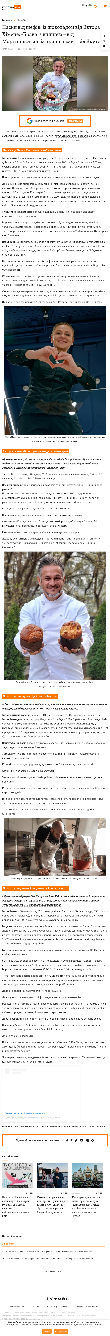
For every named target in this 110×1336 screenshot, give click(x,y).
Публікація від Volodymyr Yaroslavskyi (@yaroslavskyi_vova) (32, 1118)
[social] (67, 1140)
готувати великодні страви (71, 135)
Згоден (46, 1331)
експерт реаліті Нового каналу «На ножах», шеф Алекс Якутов (39, 708)
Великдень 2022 (29, 1126)
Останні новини (12, 1236)
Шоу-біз (87, 5)
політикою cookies (94, 1325)
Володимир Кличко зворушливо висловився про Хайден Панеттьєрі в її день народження (51, 1258)
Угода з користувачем (57, 1306)
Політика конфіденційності (87, 1306)
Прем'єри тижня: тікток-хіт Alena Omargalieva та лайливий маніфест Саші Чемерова (48, 1251)
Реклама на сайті (17, 1306)
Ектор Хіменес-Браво (75, 1126)
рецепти (101, 1126)
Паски (91, 1126)
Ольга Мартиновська (51, 1126)
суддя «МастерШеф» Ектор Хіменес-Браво (64, 459)
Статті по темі (10, 1156)
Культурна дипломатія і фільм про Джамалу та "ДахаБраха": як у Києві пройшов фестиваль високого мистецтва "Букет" (86, 1207)
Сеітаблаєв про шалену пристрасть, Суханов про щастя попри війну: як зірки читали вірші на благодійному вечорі (51, 1205)
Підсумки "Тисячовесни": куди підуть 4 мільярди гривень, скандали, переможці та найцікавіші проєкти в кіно (17, 1207)
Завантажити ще (54, 1272)
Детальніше (61, 1331)
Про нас (36, 1306)
